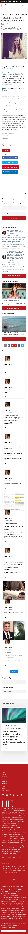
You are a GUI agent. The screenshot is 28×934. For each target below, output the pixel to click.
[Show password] (23, 141)
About (4, 779)
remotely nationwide (11, 872)
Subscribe (15, 67)
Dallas (19, 866)
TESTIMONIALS (5, 783)
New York (10, 866)
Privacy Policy (17, 857)
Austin (15, 866)
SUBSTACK (4, 774)
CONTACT (4, 777)
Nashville (4, 866)
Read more (20, 248)
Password (5, 138)
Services (4, 781)
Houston (17, 868)
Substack (5, 1)
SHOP (3, 788)
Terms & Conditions (7, 857)
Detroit (23, 870)
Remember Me (7, 146)
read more (6, 748)
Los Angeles (5, 868)
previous (5, 178)
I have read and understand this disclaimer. (13, 931)
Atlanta (10, 870)
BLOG (3, 772)
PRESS (3, 786)
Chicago (12, 868)
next (24, 178)
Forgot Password (6, 155)
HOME (3, 770)
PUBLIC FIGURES (6, 790)
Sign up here (6, 88)
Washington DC (17, 870)
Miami (23, 866)
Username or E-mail (8, 133)
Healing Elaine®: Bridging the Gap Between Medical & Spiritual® (12, 29)
